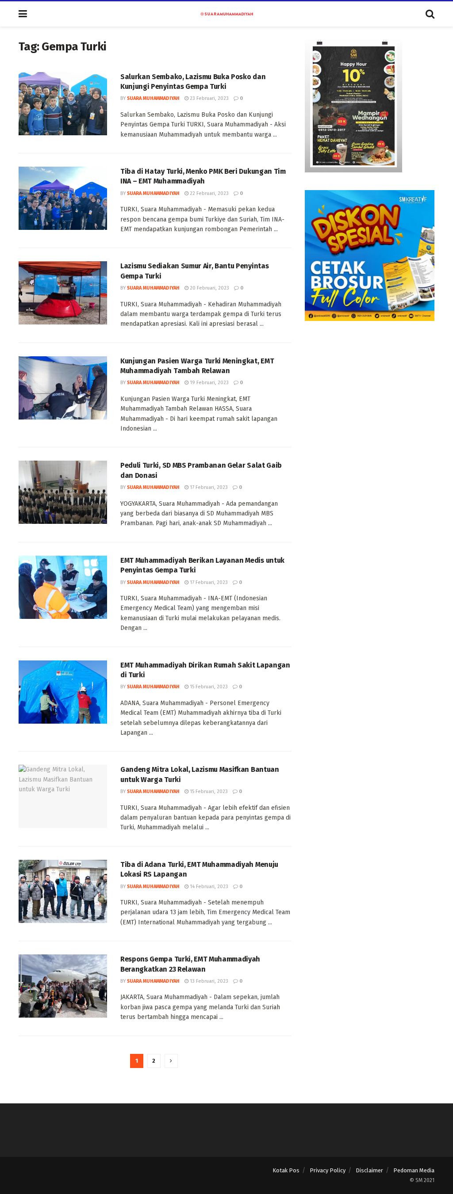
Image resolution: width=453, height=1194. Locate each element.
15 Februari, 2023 (208, 687)
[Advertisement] (369, 394)
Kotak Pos (286, 1170)
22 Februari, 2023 (208, 193)
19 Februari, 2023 (208, 382)
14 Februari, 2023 (208, 886)
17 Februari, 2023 (208, 487)
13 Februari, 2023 (208, 981)
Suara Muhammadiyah (153, 98)
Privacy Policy (328, 1170)
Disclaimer (369, 1170)
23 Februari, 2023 (208, 98)
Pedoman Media (413, 1170)
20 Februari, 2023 (208, 288)
